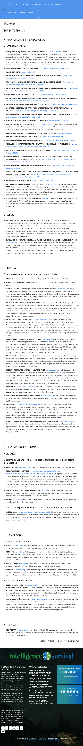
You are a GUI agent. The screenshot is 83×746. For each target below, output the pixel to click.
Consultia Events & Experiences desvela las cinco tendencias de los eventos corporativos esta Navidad (41, 673)
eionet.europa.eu (66, 421)
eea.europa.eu (48, 339)
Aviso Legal (27, 739)
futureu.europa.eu (48, 303)
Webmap (56, 739)
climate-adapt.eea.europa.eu (29, 405)
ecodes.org (18, 546)
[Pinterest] (10, 728)
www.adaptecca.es (24, 467)
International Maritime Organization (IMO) (60, 140)
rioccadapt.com (11, 243)
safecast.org (20, 570)
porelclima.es (23, 563)
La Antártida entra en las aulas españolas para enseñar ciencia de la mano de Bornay (41, 680)
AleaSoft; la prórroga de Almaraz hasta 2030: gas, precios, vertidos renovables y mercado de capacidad (41, 702)
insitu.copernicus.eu (25, 356)
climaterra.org (23, 630)
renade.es (17, 499)
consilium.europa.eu (43, 320)
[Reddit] (14, 728)
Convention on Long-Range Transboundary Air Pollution (36, 111)
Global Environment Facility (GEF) (59, 121)
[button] (38, 17)
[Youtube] (3, 731)
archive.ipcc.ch (55, 52)
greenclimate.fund (31, 585)
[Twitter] (17, 728)
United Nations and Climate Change (53, 94)
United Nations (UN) (29, 72)
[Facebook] (3, 728)
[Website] (21, 728)
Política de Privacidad (36, 739)
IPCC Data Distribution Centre (53, 137)
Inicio (5, 21)
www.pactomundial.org (38, 599)
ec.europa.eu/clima (44, 282)
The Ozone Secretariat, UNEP (43, 181)
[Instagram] (6, 728)
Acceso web (52, 184)
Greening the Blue (44, 124)
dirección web (63, 289)
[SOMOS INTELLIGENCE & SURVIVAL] (3, 9)
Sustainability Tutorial (64, 133)
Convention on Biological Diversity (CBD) (63, 104)
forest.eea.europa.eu (53, 370)
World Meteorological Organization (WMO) (55, 68)
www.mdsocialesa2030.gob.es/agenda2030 (34, 512)
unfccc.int (17, 279)
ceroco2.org (19, 552)
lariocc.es (56, 221)
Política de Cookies (48, 739)
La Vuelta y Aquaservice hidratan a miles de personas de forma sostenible (40, 686)
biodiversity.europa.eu (49, 396)
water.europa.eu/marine (26, 387)
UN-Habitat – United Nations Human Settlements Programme (28, 101)
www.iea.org (46, 198)
